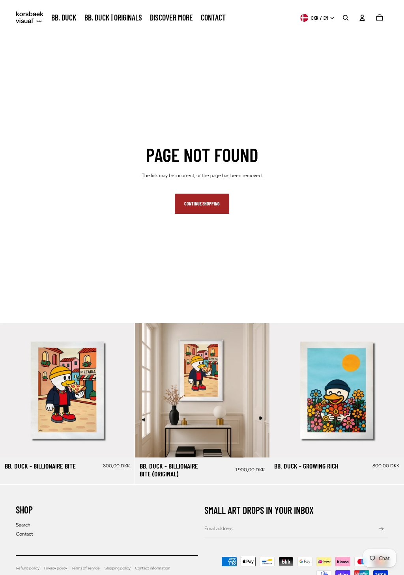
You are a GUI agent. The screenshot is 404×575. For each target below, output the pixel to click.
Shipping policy (118, 568)
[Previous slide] (12, 390)
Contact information (152, 568)
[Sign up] (381, 529)
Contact (24, 534)
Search (23, 525)
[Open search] (345, 17)
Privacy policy (55, 568)
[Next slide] (123, 390)
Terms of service (85, 568)
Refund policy (27, 568)
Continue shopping (202, 203)
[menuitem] (64, 17)
